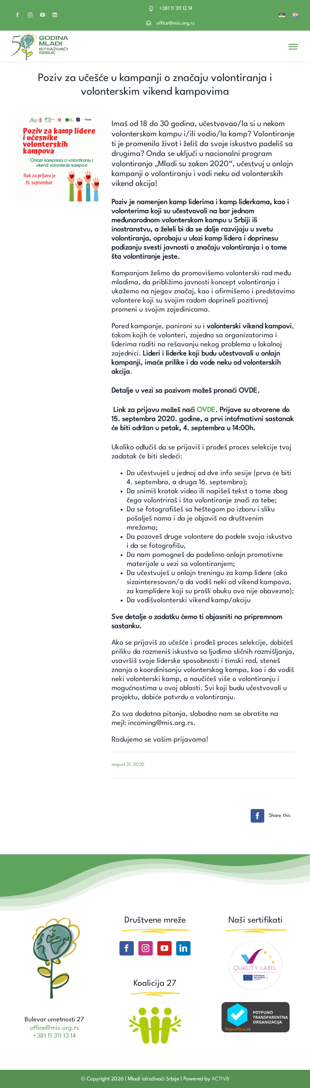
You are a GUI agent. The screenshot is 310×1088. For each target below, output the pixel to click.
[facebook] (17, 14)
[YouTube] (164, 948)
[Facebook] (126, 948)
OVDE (206, 410)
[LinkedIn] (183, 948)
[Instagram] (145, 948)
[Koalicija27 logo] (155, 1007)
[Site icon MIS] (54, 918)
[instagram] (30, 14)
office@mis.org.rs (176, 23)
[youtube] (42, 14)
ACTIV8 (220, 1079)
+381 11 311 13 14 (175, 8)
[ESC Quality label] (255, 943)
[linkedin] (55, 14)
